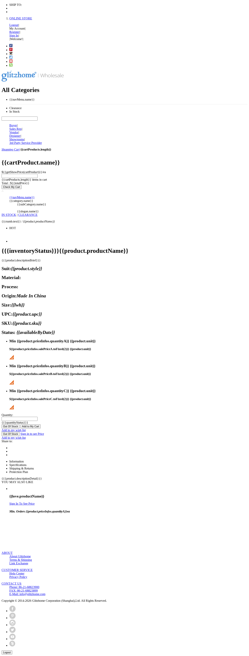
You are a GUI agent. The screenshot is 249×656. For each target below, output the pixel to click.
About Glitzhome (20, 556)
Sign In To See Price (22, 503)
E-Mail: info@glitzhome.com (27, 594)
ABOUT (7, 552)
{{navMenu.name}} (22, 197)
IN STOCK (9, 214)
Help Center (16, 573)
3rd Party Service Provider (25, 143)
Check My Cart (11, 187)
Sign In (13, 35)
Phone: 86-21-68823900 (24, 587)
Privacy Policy (18, 577)
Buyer (13, 125)
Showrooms (16, 139)
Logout (13, 25)
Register (14, 32)
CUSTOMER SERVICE (17, 570)
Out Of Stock (10, 426)
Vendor (13, 132)
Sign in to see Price (32, 433)
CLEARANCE (28, 214)
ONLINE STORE (20, 18)
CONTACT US (11, 583)
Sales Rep (15, 128)
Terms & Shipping (20, 559)
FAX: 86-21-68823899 (23, 590)
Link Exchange (18, 563)
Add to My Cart (30, 426)
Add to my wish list (14, 430)
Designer (14, 136)
